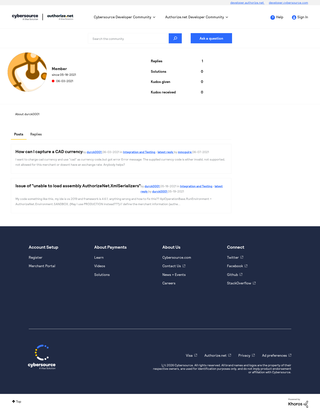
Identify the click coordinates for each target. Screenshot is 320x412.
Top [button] (18, 401)
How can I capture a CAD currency (49, 151)
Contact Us (171, 266)
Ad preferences (274, 355)
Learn (99, 257)
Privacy (244, 355)
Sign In (302, 17)
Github (232, 274)
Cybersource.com (176, 257)
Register (35, 257)
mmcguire (185, 152)
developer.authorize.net (247, 2)
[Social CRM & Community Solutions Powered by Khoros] (298, 403)
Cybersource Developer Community (25, 17)
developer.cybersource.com (288, 2)
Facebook (235, 266)
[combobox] (135, 38)
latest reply (166, 152)
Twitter (233, 257)
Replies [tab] (36, 134)
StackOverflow (239, 283)
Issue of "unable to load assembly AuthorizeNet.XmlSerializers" (78, 185)
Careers (168, 283)
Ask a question (211, 38)
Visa (189, 355)
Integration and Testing (139, 152)
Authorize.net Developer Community (194, 17)
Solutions (102, 274)
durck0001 (94, 152)
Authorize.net (215, 355)
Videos (99, 266)
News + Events (174, 274)
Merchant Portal (42, 266)
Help (279, 17)
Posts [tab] (18, 134)
